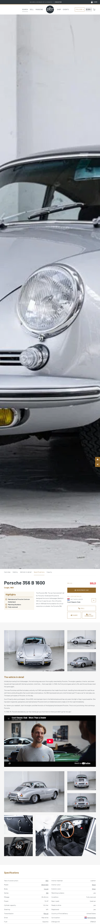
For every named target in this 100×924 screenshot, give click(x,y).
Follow (79, 9)
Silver (94, 889)
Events (66, 9)
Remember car (82, 590)
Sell (32, 9)
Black (94, 885)
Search (25, 9)
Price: (70, 583)
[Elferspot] (50, 9)
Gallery (15, 572)
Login (95, 2)
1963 (46, 881)
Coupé (46, 889)
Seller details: (74, 596)
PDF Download (89, 615)
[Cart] (94, 9)
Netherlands (91, 917)
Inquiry (49, 572)
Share (75, 615)
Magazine (39, 9)
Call (82, 608)
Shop (59, 9)
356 (47, 893)
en (89, 9)
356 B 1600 (44, 885)
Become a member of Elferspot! (46, 2)
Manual (46, 913)
